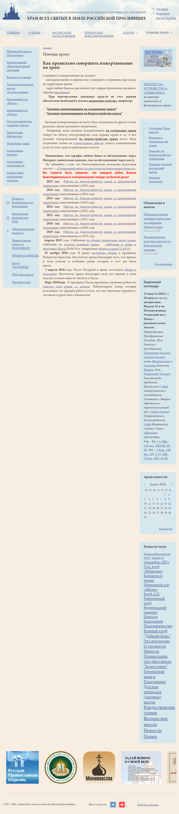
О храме (34, 33)
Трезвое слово (21, 282)
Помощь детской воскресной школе (160, 168)
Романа (149, 370)
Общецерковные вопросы (23, 231)
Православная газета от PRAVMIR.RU (21, 244)
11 (150, 504)
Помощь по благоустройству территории (160, 155)
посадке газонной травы (81, 244)
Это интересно (157, 641)
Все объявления (163, 264)
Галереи (128, 33)
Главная (13, 33)
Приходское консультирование (99, 35)
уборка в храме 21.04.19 (114, 249)
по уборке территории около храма (111, 240)
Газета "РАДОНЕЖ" (20, 265)
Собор (164, 386)
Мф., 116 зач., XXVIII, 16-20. (157, 446)
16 (169, 504)
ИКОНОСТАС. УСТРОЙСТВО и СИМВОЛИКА (155, 89)
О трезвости (155, 647)
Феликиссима (161, 361)
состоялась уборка (104, 253)
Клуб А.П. (152, 594)
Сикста (149, 357)
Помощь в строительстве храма (158, 141)
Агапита (150, 365)
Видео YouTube (166, 18)
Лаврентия (151, 353)
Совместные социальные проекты (15, 176)
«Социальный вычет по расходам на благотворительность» (95, 168)
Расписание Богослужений (63, 35)
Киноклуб (150, 554)
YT (122, 804)
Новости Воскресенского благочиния (22, 202)
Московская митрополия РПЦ (20, 218)
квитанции (61, 92)
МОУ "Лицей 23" (154, 558)
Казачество (163, 554)
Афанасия (150, 433)
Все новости (165, 529)
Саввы (154, 412)
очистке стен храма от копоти (66, 286)
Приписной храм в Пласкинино (155, 677)
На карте (162, 9)
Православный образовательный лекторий (18, 66)
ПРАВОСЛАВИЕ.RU (25, 256)
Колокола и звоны (19, 77)
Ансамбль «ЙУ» (156, 562)
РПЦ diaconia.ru (23, 274)
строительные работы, (89, 143)
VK (113, 804)
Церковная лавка (18, 143)
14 (161, 504)
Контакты (163, 13)
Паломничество (158, 626)
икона (165, 353)
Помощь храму (157, 33)
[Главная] (11, 11)
